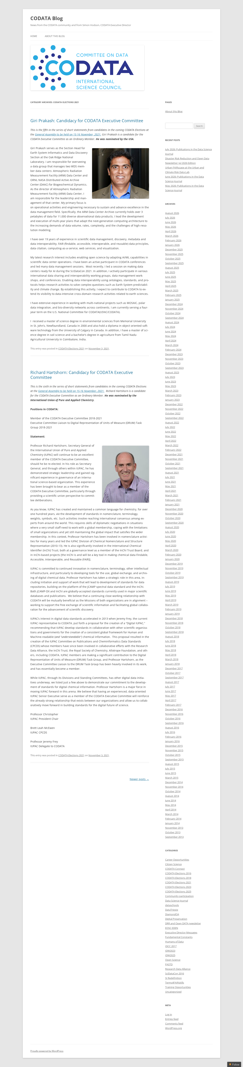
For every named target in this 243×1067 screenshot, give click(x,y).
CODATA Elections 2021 (71, 348)
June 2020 (170, 536)
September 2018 (174, 632)
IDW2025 (170, 955)
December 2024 (174, 304)
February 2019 (173, 609)
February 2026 (173, 240)
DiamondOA (172, 914)
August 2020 (172, 527)
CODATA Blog (46, 18)
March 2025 (171, 290)
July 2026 (170, 217)
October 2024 (172, 313)
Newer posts (139, 779)
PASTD (169, 964)
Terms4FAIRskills (174, 982)
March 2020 (171, 550)
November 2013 (174, 827)
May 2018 (170, 650)
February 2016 (173, 736)
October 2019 (172, 572)
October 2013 (172, 832)
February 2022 (173, 450)
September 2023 (174, 368)
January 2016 (172, 741)
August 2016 (172, 727)
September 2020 (174, 522)
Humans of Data (174, 941)
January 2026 (172, 245)
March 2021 (171, 495)
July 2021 (170, 477)
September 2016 (174, 723)
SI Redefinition (173, 978)
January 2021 (172, 504)
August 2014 (172, 796)
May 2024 (170, 336)
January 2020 (172, 559)
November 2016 (174, 714)
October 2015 (172, 755)
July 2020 (170, 532)
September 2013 (174, 837)
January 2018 (172, 664)
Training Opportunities (178, 987)
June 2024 (170, 331)
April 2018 (170, 654)
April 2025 (170, 286)
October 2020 (172, 518)
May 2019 (170, 595)
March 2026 (171, 236)
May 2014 (170, 805)
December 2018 (174, 618)
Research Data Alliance (177, 969)
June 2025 (170, 277)
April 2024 (170, 340)
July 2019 (170, 586)
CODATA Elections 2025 (178, 891)
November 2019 (174, 568)
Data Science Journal (176, 900)
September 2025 (174, 263)
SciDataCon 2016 (174, 973)
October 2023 (172, 363)
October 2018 (172, 627)
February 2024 (173, 349)
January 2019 (172, 613)
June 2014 (170, 800)
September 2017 (174, 677)
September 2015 (174, 759)
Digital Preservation (176, 919)
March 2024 (171, 345)
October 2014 (172, 791)
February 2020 (173, 554)
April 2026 (170, 231)
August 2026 (172, 213)
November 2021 (174, 459)
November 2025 (174, 254)
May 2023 (170, 386)
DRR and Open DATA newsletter (183, 923)
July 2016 (170, 732)
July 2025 (170, 272)
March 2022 (171, 445)
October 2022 (172, 413)
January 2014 (172, 823)
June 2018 (170, 645)
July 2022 (170, 427)
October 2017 (172, 673)
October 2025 (172, 258)
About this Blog (55, 36)
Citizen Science (173, 864)
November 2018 (174, 623)
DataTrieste (171, 909)
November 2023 (174, 358)
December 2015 (174, 746)
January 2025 (172, 299)
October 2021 (172, 463)
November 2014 (174, 786)
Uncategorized (173, 991)
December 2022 (174, 404)
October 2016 (172, 718)
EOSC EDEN (171, 928)
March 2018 (171, 659)
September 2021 (174, 468)
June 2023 (170, 381)
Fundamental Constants (179, 937)
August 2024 (172, 322)
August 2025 (172, 267)
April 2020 (170, 545)
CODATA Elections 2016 (178, 873)
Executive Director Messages (181, 932)
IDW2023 (170, 950)
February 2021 (173, 500)
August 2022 (172, 422)
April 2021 (170, 491)
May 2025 (170, 281)
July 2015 (170, 768)
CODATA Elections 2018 (178, 878)
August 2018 (172, 636)
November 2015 (174, 750)
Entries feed (171, 1019)
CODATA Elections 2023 (178, 887)
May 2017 (170, 695)
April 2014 (170, 809)
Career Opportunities (177, 859)
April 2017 (170, 700)
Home (33, 36)
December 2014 (174, 782)
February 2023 (173, 395)
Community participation (179, 896)
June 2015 (170, 773)
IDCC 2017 (171, 946)
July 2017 (170, 686)
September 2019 (174, 577)
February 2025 (173, 295)
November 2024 (174, 308)
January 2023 (172, 399)
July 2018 (170, 641)
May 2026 (170, 226)
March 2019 (171, 604)
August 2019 (172, 582)
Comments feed (174, 1023)
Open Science (172, 960)
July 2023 (170, 377)
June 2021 (170, 481)
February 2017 (173, 705)
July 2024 (170, 327)
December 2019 (174, 563)
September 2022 (174, 418)
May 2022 (170, 436)
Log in (168, 1014)
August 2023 (172, 372)
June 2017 (170, 691)
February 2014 (173, 818)
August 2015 (172, 764)
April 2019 (170, 600)
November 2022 (174, 409)
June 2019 (170, 591)
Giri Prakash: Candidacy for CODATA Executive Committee (86, 120)
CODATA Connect (175, 868)
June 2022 (170, 431)
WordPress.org (173, 1028)
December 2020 (174, 509)
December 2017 (174, 668)
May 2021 (170, 486)
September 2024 (174, 317)
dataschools (172, 905)
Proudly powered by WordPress (46, 1051)
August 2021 (172, 472)
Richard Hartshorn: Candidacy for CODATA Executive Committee (81, 374)
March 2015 (171, 777)
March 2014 (171, 814)
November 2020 (174, 513)
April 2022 (170, 440)
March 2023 (171, 390)
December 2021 (174, 454)
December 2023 (174, 354)
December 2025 (174, 249)
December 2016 (174, 709)
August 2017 (172, 682)
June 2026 (170, 222)
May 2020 (170, 541)
